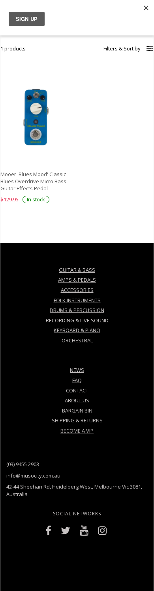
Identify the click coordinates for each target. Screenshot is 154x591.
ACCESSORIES (77, 290)
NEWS (77, 370)
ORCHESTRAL (77, 340)
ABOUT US (77, 400)
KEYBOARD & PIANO (77, 330)
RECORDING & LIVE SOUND (77, 320)
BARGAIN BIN (77, 410)
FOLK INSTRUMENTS (77, 300)
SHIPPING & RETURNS (77, 420)
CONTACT (77, 390)
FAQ (77, 380)
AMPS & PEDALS (77, 279)
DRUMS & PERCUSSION (77, 310)
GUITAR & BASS (77, 269)
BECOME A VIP (77, 430)
